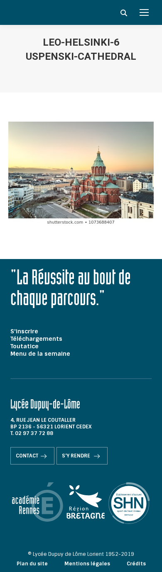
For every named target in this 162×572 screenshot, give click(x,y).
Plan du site (32, 563)
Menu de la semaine (40, 353)
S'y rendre (76, 455)
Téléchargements (36, 338)
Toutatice (24, 346)
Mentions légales (87, 563)
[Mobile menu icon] (144, 12)
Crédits (136, 563)
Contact (27, 455)
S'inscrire (24, 331)
